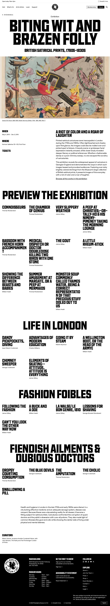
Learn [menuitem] (28, 7)
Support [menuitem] (34, 7)
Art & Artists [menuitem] (20, 7)
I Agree (104, 603)
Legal (84, 589)
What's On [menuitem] (10, 7)
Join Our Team (87, 573)
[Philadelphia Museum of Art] (55, 7)
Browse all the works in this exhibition (71, 179)
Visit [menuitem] (3, 7)
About (85, 570)
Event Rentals (87, 581)
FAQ (84, 586)
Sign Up (58, 567)
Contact (85, 583)
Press (84, 575)
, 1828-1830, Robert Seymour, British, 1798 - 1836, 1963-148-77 (24, 120)
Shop (84, 578)
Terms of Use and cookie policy (86, 599)
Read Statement (61, 581)
